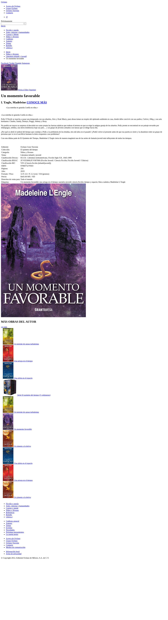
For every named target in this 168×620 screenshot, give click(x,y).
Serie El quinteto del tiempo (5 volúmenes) (33, 395)
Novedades (10, 530)
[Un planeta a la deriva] (8, 446)
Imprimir (32, 90)
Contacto (9, 13)
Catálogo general (12, 521)
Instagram (26, 63)
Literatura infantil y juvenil (16, 56)
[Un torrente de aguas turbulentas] (8, 344)
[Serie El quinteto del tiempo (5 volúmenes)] (10, 395)
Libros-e (9, 48)
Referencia (10, 512)
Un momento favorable (23, 429)
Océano (4, 2)
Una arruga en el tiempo (23, 361)
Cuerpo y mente (12, 508)
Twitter (12, 63)
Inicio (3, 26)
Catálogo (9, 39)
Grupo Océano (11, 8)
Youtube (18, 63)
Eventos (9, 528)
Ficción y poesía (12, 30)
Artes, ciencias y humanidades (17, 32)
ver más (4, 327)
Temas (8, 43)
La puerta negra (12, 534)
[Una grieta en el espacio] (8, 378)
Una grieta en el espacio (23, 378)
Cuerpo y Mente (12, 34)
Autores (9, 41)
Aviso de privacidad (13, 554)
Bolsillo (9, 46)
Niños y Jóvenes (12, 37)
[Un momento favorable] (8, 429)
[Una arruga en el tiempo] (8, 361)
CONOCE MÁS (37, 102)
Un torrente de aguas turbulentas (26, 344)
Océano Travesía (12, 11)
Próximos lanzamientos (15, 532)
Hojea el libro (23, 90)
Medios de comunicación (15, 547)
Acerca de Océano (13, 6)
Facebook (5, 63)
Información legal (13, 551)
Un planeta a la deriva (22, 446)
